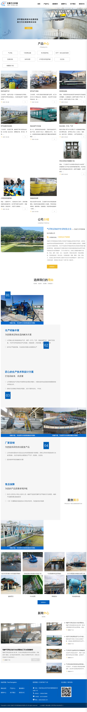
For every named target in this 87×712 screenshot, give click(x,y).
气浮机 (10, 53)
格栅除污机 (10, 66)
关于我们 (73, 4)
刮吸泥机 (10, 59)
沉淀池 (62, 59)
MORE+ (35, 660)
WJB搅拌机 (45, 53)
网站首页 (3, 688)
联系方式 (81, 4)
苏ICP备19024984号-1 (57, 705)
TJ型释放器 (27, 53)
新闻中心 (64, 4)
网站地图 (48, 705)
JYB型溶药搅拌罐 (45, 59)
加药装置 (27, 59)
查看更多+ (52, 266)
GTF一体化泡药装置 (62, 53)
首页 (39, 4)
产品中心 (46, 4)
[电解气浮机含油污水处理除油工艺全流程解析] (21, 633)
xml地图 (42, 705)
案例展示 (55, 4)
